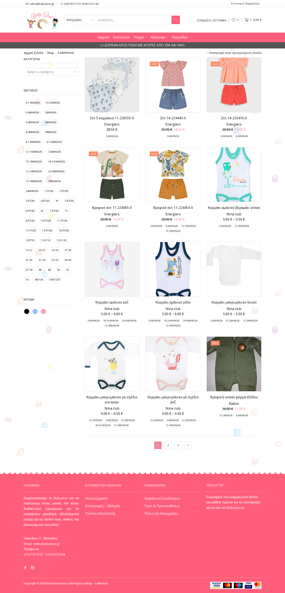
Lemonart (101, 583)
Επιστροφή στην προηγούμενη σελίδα (235, 52)
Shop (50, 52)
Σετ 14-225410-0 (234, 118)
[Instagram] (32, 567)
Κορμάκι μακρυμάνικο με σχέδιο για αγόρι (111, 399)
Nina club (234, 214)
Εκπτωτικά (121, 37)
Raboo (234, 403)
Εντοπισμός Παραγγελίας (245, 3)
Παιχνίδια (179, 37)
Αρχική (103, 37)
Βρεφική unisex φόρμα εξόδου (234, 397)
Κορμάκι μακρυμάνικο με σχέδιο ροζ (173, 399)
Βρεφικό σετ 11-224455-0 (112, 207)
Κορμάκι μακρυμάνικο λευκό (234, 302)
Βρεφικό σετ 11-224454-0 (173, 207)
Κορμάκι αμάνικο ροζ (112, 302)
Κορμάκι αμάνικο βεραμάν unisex (234, 207)
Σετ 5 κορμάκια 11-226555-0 (112, 118)
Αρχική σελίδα (33, 52)
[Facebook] (25, 567)
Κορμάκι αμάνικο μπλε (173, 302)
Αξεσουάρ (157, 37)
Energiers (112, 124)
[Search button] (176, 20)
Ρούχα (139, 37)
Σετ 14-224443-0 (173, 118)
